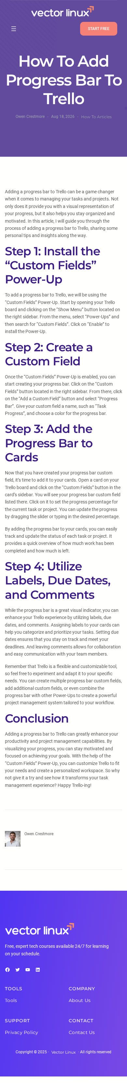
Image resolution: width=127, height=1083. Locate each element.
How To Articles (96, 116)
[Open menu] (14, 29)
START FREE (98, 28)
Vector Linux (63, 1052)
